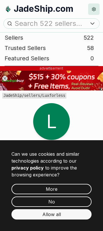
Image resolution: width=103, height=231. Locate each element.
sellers (32, 95)
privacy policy (27, 168)
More (52, 189)
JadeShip (12, 95)
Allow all (51, 214)
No (51, 202)
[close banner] (4, 78)
